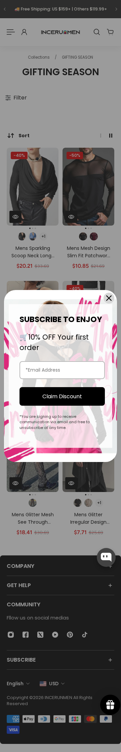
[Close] (109, 298)
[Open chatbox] (106, 557)
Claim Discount (62, 396)
